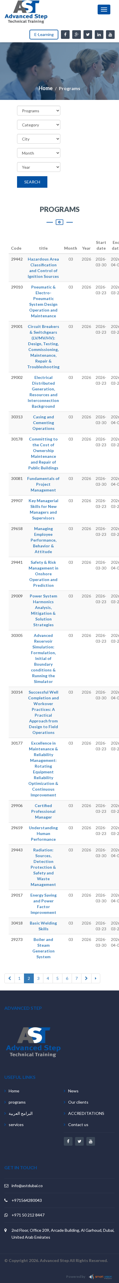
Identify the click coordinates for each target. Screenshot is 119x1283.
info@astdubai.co (27, 1185)
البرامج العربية (21, 1113)
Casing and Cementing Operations (43, 422)
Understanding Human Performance (43, 833)
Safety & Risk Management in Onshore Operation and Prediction (43, 574)
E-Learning (44, 34)
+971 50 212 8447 (28, 1214)
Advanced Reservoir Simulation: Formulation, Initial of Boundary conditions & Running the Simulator (43, 658)
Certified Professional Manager (43, 811)
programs (17, 1102)
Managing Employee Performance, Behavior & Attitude (43, 540)
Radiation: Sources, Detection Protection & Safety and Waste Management (43, 867)
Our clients (78, 1102)
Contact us (78, 1124)
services (16, 1124)
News (73, 1090)
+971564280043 (27, 1200)
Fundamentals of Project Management (43, 484)
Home (46, 88)
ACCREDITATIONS (86, 1113)
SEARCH (32, 181)
